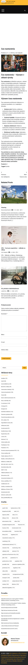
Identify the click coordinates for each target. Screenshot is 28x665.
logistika (14, 534)
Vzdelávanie (4, 483)
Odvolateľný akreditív (15, 613)
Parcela (15, 610)
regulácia (16, 567)
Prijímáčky (23, 655)
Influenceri (3, 425)
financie (21, 524)
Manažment (15, 655)
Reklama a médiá (5, 461)
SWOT (2, 470)
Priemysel (16, 625)
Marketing (4, 661)
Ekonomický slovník (6, 210)
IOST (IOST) (15, 628)
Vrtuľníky (23, 653)
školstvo (15, 584)
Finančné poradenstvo (6, 417)
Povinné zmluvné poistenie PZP (8, 450)
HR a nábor (4, 420)
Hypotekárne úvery (5, 422)
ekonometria (6, 521)
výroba (7, 166)
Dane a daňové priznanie (7, 397)
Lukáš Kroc (4, 291)
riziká (13, 571)
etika (17, 521)
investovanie (16, 528)
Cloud (2, 395)
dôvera (15, 518)
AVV (11, 615)
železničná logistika (8, 587)
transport (6, 577)
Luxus (2, 436)
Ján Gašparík (18, 53)
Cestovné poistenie (5, 392)
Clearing (3, 207)
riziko (5, 571)
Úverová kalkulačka (14, 623)
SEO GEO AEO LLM (5, 464)
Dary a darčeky (4, 400)
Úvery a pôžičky (5, 481)
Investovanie (4, 428)
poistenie (14, 557)
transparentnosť (18, 574)
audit (5, 508)
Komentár (4, 314)
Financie (10, 657)
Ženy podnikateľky (5, 497)
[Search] (25, 10)
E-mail (3, 342)
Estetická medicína (5, 411)
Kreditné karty (4, 431)
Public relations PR (5, 456)
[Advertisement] (14, 28)
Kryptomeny (4, 433)
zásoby (5, 584)
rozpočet (5, 574)
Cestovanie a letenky (6, 389)
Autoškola (4, 655)
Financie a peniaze (5, 414)
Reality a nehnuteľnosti (6, 458)
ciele (16, 511)
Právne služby (4, 453)
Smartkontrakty (5, 467)
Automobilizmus (5, 384)
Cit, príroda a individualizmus (10, 288)
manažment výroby (8, 537)
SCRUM (15, 607)
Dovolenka (4, 663)
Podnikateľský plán (11, 659)
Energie (3, 408)
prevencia (6, 567)
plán (4, 557)
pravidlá (5, 564)
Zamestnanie (4, 492)
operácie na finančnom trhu (10, 554)
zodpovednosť (17, 581)
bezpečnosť (6, 511)
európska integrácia (8, 524)
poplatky (18, 561)
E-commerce (4, 403)
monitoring (16, 547)
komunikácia (6, 531)
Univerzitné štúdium (6, 478)
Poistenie (3, 447)
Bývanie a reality (5, 386)
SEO (10, 653)
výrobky (5, 581)
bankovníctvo (15, 508)
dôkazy (5, 518)
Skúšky (14, 661)
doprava (5, 514)
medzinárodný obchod (9, 544)
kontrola (18, 531)
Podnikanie (4, 445)
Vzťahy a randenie (5, 486)
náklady (5, 551)
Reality (9, 655)
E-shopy (3, 406)
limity (5, 534)
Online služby (4, 442)
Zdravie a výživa (5, 494)
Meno (2, 334)
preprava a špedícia (18, 564)
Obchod (3, 439)
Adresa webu (4, 349)
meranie (5, 547)
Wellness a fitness (5, 489)
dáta (15, 514)
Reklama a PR (16, 653)
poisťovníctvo (7, 561)
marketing (6, 541)
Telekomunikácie (5, 472)
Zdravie (23, 657)
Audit (2, 381)
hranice (5, 528)
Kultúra (10, 661)
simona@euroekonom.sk (17, 642)
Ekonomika (17, 657)
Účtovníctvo (4, 475)
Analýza (3, 378)
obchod (15, 551)
